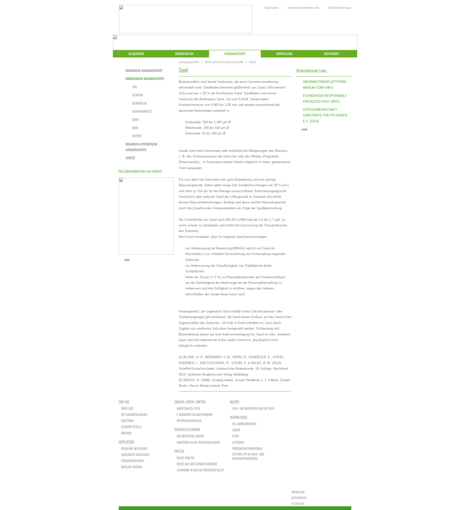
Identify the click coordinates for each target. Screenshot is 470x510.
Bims (135, 127)
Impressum (298, 492)
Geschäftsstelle (131, 426)
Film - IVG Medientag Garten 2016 (253, 408)
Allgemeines (136, 53)
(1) (198, 162)
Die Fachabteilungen (134, 414)
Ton (134, 86)
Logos (236, 430)
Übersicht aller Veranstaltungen (198, 442)
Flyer (235, 436)
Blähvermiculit (142, 111)
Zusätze (130, 157)
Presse (179, 451)
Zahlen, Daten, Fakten (189, 401)
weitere (137, 135)
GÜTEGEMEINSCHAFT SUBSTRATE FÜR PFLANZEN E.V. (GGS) (325, 115)
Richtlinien (331, 53)
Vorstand (127, 420)
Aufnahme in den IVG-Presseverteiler (200, 470)
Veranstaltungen (187, 429)
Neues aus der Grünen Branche (197, 464)
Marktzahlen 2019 (188, 408)
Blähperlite (139, 103)
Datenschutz (299, 498)
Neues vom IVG (186, 457)
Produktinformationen (247, 448)
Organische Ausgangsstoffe (144, 70)
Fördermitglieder (132, 460)
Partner (126, 433)
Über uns (127, 408)
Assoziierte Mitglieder (135, 454)
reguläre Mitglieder (134, 448)
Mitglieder (126, 441)
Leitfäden (238, 442)
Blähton (137, 94)
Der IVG (124, 401)
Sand (135, 119)
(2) (201, 254)
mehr (304, 129)
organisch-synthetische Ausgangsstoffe (141, 147)
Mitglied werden (131, 467)
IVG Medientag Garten (190, 436)
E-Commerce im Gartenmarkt (195, 414)
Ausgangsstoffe (234, 53)
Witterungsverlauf (189, 420)
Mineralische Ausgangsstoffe (224, 62)
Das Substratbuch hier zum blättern (140, 171)
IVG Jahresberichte (244, 423)
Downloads (238, 417)
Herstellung (284, 53)
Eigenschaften (184, 53)
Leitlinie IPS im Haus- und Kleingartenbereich (248, 456)
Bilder (234, 401)
